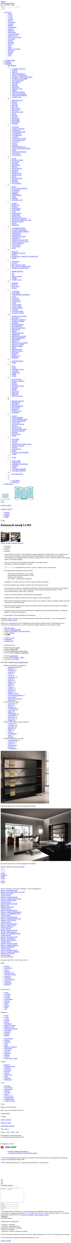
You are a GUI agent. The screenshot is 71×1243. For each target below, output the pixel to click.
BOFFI (14, 113)
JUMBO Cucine (16, 280)
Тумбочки (7, 1042)
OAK (13, 366)
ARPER (14, 90)
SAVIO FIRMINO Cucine (19, 419)
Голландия (7, 1069)
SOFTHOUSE (16, 434)
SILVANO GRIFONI (18, 431)
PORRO (14, 389)
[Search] (2, 501)
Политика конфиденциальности (18, 1151)
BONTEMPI (16, 120)
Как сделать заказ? (21, 651)
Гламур (6, 1094)
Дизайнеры (8, 983)
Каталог (7, 966)
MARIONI (15, 323)
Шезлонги (11, 50)
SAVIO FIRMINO (17, 417)
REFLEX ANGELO (18, 401)
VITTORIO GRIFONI (18, 471)
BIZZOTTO (15, 110)
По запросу (11, 628)
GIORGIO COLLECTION (20, 240)
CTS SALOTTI (16, 155)
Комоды (10, 29)
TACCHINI (15, 439)
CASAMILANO (17, 135)
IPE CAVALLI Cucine (18, 265)
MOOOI (14, 354)
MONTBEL (15, 353)
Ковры (10, 54)
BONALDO (15, 118)
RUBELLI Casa (16, 411)
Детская (6, 1001)
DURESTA (15, 182)
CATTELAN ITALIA (18, 140)
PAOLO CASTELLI (18, 381)
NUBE (14, 363)
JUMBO (14, 278)
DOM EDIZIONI (17, 178)
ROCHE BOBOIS (17, 406)
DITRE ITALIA (17, 175)
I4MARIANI (16, 261)
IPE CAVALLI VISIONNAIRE (21, 266)
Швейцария (8, 1079)
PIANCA (14, 384)
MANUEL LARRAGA (19, 319)
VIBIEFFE (15, 466)
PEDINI (14, 382)
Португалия (8, 1074)
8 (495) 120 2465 (6, 505)
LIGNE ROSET (17, 304)
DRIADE (15, 180)
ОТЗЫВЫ (7, 62)
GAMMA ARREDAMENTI (20, 231)
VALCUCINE (16, 461)
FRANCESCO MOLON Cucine (21, 220)
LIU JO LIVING (17, 306)
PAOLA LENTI (16, 379)
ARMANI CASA (17, 89)
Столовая (7, 994)
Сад (5, 1009)
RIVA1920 (15, 404)
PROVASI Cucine (17, 396)
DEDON (14, 167)
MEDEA (14, 331)
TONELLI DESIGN (18, 446)
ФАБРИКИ (8, 64)
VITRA (14, 467)
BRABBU (15, 123)
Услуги (6, 969)
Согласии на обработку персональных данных (34, 1215)
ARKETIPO (15, 87)
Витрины (11, 42)
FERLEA (15, 206)
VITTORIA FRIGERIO (19, 469)
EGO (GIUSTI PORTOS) (19, 188)
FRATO (14, 223)
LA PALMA (15, 291)
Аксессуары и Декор (10, 1058)
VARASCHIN (16, 462)
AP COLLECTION (18, 80)
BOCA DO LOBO (17, 112)
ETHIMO (15, 198)
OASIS (14, 368)
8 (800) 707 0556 (6, 1123)
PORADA (15, 387)
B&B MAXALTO (17, 100)
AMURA (14, 72)
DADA (14, 158)
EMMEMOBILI (17, 195)
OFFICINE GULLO (18, 369)
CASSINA (15, 137)
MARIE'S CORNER (18, 321)
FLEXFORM (16, 210)
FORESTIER (16, 215)
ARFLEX (15, 85)
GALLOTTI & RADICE (19, 230)
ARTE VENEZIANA (18, 92)
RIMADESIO (16, 402)
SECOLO (15, 426)
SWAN (14, 436)
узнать (33, 582)
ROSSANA (15, 409)
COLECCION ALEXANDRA (21, 148)
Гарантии (7, 976)
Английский (8, 1087)
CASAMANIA (16, 133)
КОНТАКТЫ (8, 484)
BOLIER (14, 115)
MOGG (14, 348)
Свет (9, 55)
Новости (7, 971)
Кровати (10, 24)
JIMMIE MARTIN (17, 271)
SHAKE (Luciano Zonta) (19, 429)
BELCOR (15, 107)
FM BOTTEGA (16, 213)
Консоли (11, 44)
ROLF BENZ (16, 407)
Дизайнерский (9, 1099)
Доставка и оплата (10, 974)
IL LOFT (14, 263)
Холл (6, 1004)
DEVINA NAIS (16, 173)
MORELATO (16, 356)
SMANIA (15, 432)
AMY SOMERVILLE (18, 74)
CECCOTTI (15, 142)
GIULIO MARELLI (18, 243)
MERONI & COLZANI (19, 336)
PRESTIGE (15, 392)
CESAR (14, 143)
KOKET (14, 288)
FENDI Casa (16, 205)
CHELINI (15, 145)
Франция (7, 1078)
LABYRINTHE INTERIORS (21, 294)
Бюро (10, 47)
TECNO (14, 442)
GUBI (14, 248)
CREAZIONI (16, 153)
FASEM (14, 203)
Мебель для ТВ (13, 35)
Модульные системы (14, 37)
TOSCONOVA (16, 449)
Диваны (10, 19)
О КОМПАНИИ (9, 60)
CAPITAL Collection (18, 128)
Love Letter (15, 659)
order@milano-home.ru (7, 3)
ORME (14, 374)
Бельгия (6, 1064)
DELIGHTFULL (17, 168)
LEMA (14, 303)
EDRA (14, 186)
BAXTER (15, 105)
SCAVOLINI (16, 422)
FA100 (3, 543)
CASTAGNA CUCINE (19, 138)
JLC (13, 273)
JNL (13, 275)
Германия (7, 1068)
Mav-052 (21, 543)
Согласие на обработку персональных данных (22, 1153)
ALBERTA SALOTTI (18, 69)
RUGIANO (15, 412)
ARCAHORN (16, 82)
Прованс (7, 1091)
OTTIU (14, 376)
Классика (7, 1086)
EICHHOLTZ (16, 190)
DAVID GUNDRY (17, 160)
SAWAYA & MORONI (19, 421)
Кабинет (17, 657)
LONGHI (15, 309)
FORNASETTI (16, 216)
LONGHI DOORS (17, 311)
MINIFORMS (16, 339)
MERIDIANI (16, 334)
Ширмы (10, 52)
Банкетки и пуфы (9, 1025)
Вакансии (7, 984)
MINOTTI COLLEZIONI (19, 343)
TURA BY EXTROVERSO (20, 452)
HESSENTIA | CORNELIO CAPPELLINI (25, 256)
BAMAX (14, 103)
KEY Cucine (15, 286)
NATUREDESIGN (17, 361)
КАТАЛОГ (7, 12)
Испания (7, 1071)
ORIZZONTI (16, 373)
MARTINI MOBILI (18, 324)
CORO (14, 150)
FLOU (14, 211)
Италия (11, 633)
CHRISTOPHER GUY (19, 147)
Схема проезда (5, 1113)
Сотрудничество (9, 979)
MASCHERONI (17, 326)
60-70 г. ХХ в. (8, 1096)
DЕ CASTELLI (16, 183)
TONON (14, 447)
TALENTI (15, 441)
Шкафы (10, 25)
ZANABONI (16, 480)
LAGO (14, 296)
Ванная (6, 1006)
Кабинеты (11, 30)
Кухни (10, 14)
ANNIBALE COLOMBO (20, 79)
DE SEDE (15, 163)
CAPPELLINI (16, 130)
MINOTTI (15, 341)
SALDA (14, 416)
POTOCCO (15, 391)
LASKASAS (16, 299)
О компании (8, 968)
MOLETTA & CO (17, 351)
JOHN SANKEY (17, 276)
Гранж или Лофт (9, 1101)
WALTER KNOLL (17, 474)
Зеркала (10, 40)
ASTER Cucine (16, 97)
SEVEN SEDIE (16, 427)
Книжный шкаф (15, 629)
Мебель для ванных (14, 49)
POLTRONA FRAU (18, 386)
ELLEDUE (15, 191)
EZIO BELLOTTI (17, 200)
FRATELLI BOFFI (17, 221)
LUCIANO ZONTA (18, 313)
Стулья (10, 17)
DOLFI (14, 177)
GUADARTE (16, 246)
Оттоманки (11, 22)
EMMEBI (15, 193)
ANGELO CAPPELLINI (19, 75)
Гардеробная (8, 999)
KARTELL (15, 283)
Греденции (11, 39)
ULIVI (14, 457)
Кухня (6, 992)
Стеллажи (7, 1050)
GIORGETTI (16, 238)
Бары (9, 45)
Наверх (3, 1)
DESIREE (15, 172)
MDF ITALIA (16, 329)
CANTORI (15, 127)
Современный (13, 656)
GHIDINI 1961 (16, 235)
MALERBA (15, 318)
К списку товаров (11, 543)
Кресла (10, 20)
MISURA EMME (17, 346)
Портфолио (8, 978)
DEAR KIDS (16, 165)
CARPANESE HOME (18, 132)
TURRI (14, 454)
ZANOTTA (15, 482)
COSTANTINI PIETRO (19, 152)
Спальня (7, 997)
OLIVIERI (15, 371)
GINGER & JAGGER (18, 236)
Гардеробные (12, 27)
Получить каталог (24, 631)
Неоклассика (8, 1089)
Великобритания (9, 1066)
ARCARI (15, 84)
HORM (14, 258)
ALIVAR (14, 70)
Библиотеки (12, 32)
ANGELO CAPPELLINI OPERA (22, 77)
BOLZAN (15, 117)
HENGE (14, 255)
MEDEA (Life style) (18, 333)
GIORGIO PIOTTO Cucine (20, 241)
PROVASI (15, 394)
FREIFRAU (15, 225)
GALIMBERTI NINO (18, 228)
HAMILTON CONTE (18, 253)
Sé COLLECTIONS (18, 424)
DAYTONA (15, 162)
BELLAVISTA (16, 108)
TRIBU (14, 451)
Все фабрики (12, 65)
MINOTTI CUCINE (18, 344)
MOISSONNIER (17, 349)
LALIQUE (15, 298)
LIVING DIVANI (17, 308)
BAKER (14, 102)
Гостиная (7, 996)
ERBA (14, 196)
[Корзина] (4, 9)
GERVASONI (16, 233)
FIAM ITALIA (16, 208)
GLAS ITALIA (16, 245)
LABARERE (16, 293)
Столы (10, 15)
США (6, 1076)
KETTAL (15, 284)
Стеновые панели (13, 34)
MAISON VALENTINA (19, 316)
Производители (9, 973)
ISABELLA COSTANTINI (20, 268)
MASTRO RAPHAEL (19, 328)
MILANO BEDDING (18, 338)
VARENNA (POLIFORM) (20, 464)
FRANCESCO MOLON (19, 218)
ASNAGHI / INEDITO (19, 93)
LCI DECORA (16, 301)
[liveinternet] (5, 1142)
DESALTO (15, 170)
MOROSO (15, 358)
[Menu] (1, 9)
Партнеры (7, 981)
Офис (22, 657)
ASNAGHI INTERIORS (19, 95)
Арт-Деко (7, 1092)
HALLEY (15, 251)
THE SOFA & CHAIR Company (22, 444)
